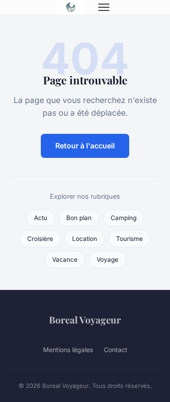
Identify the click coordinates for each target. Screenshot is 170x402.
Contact (115, 349)
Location (84, 238)
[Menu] (104, 7)
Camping (123, 217)
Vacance (65, 259)
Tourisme (129, 238)
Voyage (107, 259)
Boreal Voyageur (85, 319)
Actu (40, 217)
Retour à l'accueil (85, 145)
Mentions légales (68, 349)
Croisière (40, 238)
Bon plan (79, 217)
